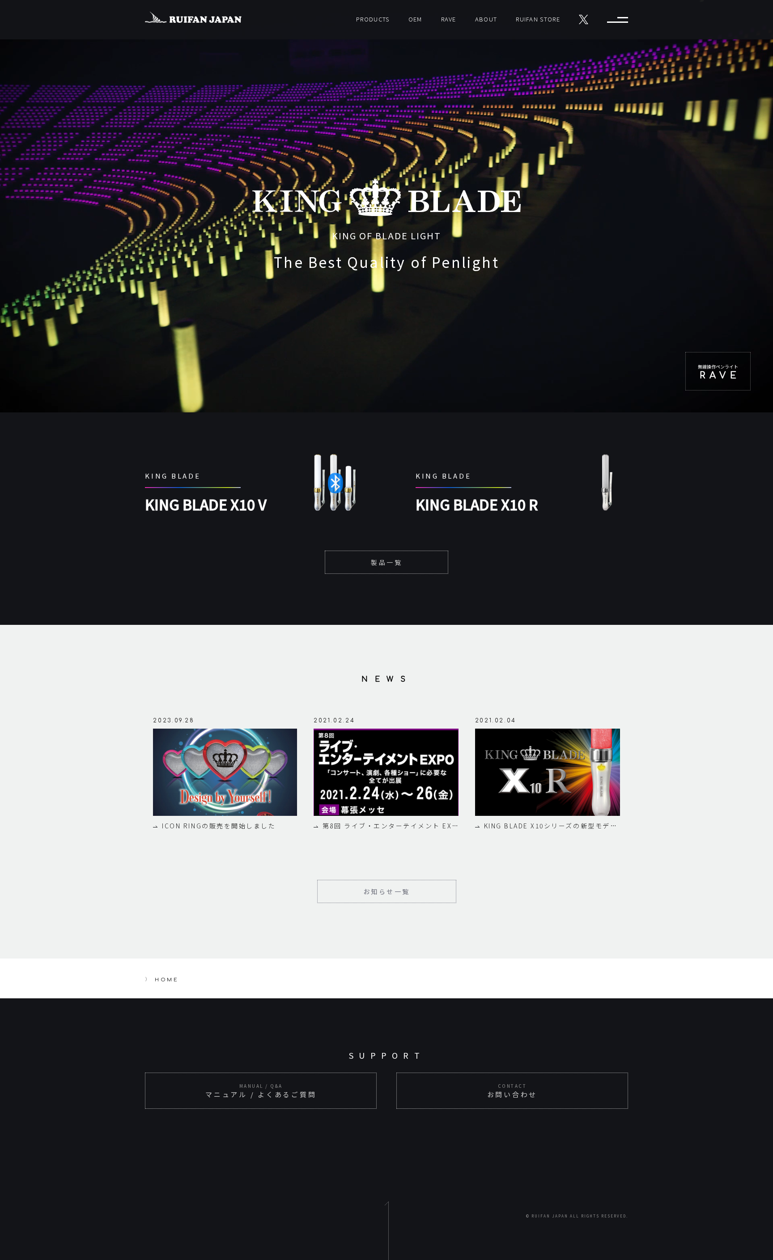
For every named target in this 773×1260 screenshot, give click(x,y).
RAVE (448, 19)
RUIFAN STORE (538, 19)
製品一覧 (386, 562)
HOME (167, 979)
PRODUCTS (372, 19)
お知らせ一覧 (386, 891)
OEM (415, 19)
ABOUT (486, 19)
